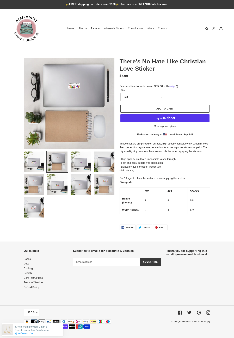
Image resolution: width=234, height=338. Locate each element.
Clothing (28, 268)
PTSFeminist (185, 321)
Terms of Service (33, 282)
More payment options (165, 126)
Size (122, 90)
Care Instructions (33, 277)
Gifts (26, 263)
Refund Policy (31, 287)
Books (27, 258)
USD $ (30, 312)
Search (28, 272)
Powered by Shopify (201, 321)
